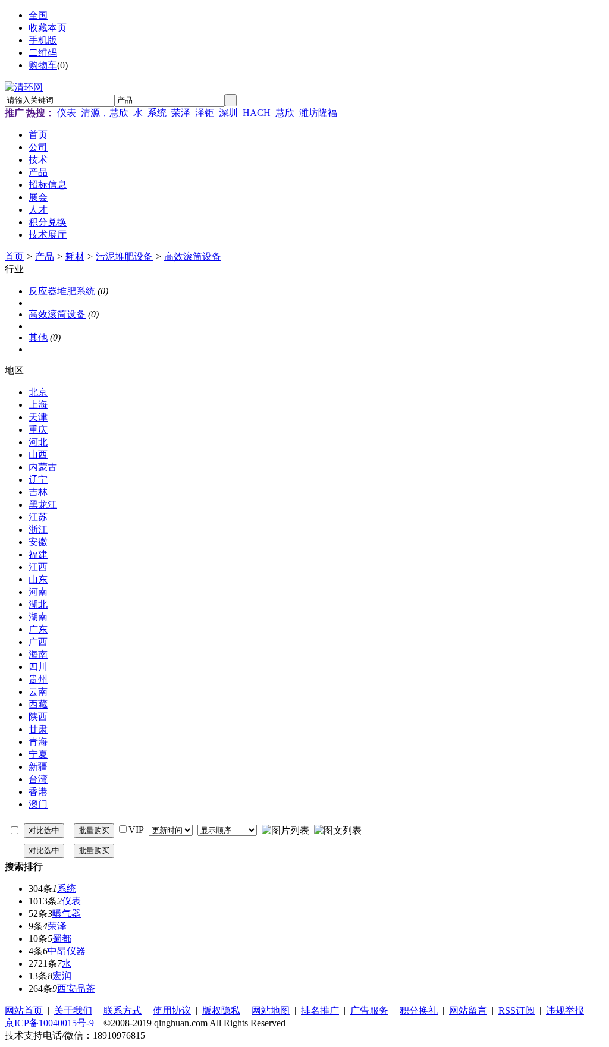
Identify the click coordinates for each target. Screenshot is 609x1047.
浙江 (38, 529)
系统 (157, 113)
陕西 (38, 717)
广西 (38, 642)
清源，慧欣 (104, 113)
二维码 (43, 53)
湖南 (38, 617)
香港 (38, 792)
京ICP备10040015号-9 (49, 1023)
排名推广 (320, 1010)
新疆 (38, 767)
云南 (38, 692)
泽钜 (204, 113)
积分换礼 (419, 1010)
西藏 (38, 704)
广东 (38, 629)
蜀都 (61, 938)
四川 (38, 667)
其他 (38, 337)
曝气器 (66, 913)
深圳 (228, 113)
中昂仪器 (67, 951)
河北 (38, 442)
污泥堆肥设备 (124, 256)
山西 (38, 454)
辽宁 (38, 479)
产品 (44, 256)
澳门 (38, 804)
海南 (38, 654)
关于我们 (73, 1010)
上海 (38, 405)
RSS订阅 (516, 1010)
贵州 (38, 679)
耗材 (74, 256)
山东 (38, 579)
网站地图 (271, 1010)
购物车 (43, 65)
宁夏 (38, 754)
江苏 (38, 517)
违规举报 (565, 1010)
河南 (38, 592)
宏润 (61, 976)
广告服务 (369, 1010)
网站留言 (468, 1010)
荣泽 (180, 113)
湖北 (38, 604)
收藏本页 (48, 28)
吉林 (38, 492)
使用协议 (172, 1010)
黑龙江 (43, 504)
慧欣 (284, 113)
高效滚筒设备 (192, 256)
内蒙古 (43, 467)
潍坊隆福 (318, 113)
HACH (257, 113)
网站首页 (24, 1010)
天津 (38, 417)
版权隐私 (221, 1010)
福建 (38, 554)
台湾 (38, 779)
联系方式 (122, 1010)
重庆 (38, 430)
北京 (38, 392)
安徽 (38, 542)
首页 (14, 256)
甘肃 (38, 729)
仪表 (66, 113)
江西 (38, 567)
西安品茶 (76, 988)
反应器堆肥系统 (62, 291)
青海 (38, 742)
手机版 (43, 40)
